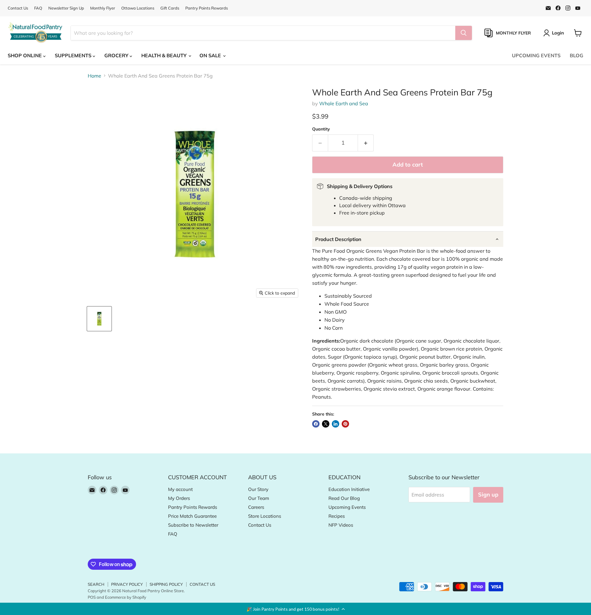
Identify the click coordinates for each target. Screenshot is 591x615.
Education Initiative (349, 489)
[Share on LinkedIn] (335, 424)
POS (92, 597)
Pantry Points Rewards (206, 8)
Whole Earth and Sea (343, 103)
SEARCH (96, 584)
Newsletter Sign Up (66, 8)
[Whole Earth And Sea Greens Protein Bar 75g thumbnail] (99, 319)
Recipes (336, 516)
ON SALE (210, 55)
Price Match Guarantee (192, 516)
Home (94, 75)
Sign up (488, 494)
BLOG (576, 55)
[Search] (463, 33)
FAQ (38, 8)
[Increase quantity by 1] (366, 143)
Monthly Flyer (102, 8)
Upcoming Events (347, 507)
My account (180, 489)
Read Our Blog (344, 498)
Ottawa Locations (137, 8)
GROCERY (117, 55)
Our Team (258, 498)
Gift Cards (169, 8)
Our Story (258, 489)
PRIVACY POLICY (127, 584)
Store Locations (264, 516)
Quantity (321, 129)
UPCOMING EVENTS (536, 55)
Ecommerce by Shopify (125, 597)
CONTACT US (202, 584)
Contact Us (18, 8)
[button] (295, 609)
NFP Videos (340, 525)
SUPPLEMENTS (74, 55)
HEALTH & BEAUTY (164, 55)
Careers (256, 507)
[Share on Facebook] (316, 424)
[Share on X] (325, 424)
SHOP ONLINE (25, 55)
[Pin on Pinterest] (345, 424)
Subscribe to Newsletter (193, 525)
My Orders (179, 498)
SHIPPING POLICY (166, 584)
